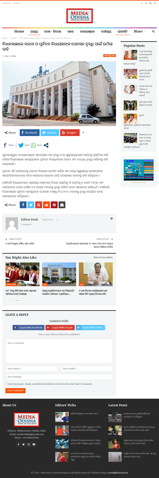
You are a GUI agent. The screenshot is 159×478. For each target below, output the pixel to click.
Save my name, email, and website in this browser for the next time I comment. (50, 384)
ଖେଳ (71, 31)
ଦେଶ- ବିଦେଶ (52, 31)
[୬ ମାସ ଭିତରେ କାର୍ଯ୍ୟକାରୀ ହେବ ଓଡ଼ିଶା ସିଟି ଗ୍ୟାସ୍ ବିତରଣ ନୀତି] (96, 274)
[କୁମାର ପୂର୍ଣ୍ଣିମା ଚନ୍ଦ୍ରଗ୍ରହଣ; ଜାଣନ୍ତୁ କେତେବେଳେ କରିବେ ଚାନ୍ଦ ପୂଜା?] (115, 430)
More (138, 31)
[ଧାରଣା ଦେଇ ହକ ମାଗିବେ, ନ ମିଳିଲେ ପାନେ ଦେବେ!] (130, 90)
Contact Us (6, 3)
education (11, 284)
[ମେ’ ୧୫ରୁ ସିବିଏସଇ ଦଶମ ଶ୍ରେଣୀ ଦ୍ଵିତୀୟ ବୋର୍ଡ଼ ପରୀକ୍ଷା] (22, 274)
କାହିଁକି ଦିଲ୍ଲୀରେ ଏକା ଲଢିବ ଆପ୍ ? (84, 413)
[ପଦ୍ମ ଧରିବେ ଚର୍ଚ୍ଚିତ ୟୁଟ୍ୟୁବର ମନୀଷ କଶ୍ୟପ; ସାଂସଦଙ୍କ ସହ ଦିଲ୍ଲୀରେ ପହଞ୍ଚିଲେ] (62, 430)
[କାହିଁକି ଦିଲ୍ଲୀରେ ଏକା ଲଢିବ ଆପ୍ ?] (62, 417)
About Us (16, 3)
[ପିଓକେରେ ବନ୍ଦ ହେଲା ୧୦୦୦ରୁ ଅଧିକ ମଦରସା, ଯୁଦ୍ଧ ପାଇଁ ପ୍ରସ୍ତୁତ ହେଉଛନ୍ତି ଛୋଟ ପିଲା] (130, 138)
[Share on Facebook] (8, 145)
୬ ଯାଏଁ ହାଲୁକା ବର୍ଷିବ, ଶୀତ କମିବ (19, 243)
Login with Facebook (30, 327)
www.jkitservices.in (118, 472)
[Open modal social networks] (46, 145)
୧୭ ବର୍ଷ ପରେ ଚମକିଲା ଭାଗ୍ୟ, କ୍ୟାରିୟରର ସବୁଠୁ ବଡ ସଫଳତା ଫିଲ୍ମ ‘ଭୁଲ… (86, 456)
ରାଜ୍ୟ (34, 31)
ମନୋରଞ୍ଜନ (87, 31)
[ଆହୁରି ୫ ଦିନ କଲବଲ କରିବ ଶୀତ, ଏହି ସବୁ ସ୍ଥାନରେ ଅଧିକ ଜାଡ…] (115, 457)
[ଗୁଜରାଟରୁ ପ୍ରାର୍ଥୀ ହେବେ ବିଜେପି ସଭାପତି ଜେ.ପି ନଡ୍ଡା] (130, 74)
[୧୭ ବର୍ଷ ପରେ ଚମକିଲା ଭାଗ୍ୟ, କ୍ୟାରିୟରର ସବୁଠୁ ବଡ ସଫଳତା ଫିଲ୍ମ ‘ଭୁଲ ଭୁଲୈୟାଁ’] (62, 457)
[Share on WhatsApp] (36, 145)
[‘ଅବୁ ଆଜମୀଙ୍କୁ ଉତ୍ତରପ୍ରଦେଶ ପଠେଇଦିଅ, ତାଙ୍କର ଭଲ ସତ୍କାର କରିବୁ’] (130, 55)
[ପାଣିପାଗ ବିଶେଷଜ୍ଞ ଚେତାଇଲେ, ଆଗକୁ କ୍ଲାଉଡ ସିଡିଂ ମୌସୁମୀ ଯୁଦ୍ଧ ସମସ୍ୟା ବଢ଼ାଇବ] (62, 444)
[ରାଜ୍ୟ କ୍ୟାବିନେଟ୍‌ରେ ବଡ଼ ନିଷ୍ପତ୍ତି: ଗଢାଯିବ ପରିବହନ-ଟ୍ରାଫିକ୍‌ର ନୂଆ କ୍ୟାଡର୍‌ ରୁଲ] (59, 274)
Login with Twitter (92, 327)
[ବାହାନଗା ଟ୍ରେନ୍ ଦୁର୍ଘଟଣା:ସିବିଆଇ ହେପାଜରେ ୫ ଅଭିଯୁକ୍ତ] (115, 417)
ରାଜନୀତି (122, 31)
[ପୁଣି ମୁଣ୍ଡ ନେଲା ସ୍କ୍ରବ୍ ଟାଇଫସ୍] (130, 105)
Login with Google (62, 327)
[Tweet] (24, 145)
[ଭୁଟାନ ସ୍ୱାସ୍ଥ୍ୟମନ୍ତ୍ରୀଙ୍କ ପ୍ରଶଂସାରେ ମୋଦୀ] (130, 119)
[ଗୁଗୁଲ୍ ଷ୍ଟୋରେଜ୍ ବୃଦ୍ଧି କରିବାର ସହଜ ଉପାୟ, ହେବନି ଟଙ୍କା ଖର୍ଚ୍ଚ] (115, 444)
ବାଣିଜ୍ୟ (106, 31)
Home (19, 31)
